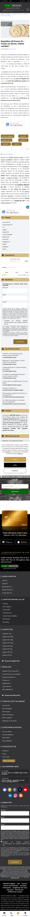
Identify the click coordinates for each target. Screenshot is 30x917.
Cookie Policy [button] (8, 452)
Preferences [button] (20, 453)
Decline (15, 465)
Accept (15, 459)
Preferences (15, 470)
